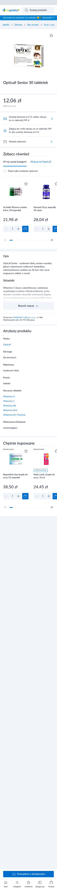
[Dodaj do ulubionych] (51, 35)
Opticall (7, 345)
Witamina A (9, 396)
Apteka (6, 25)
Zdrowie (18, 25)
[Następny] (51, 240)
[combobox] (38, 10)
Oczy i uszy (49, 25)
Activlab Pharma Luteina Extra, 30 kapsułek (15, 209)
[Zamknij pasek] (53, 17)
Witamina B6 (9, 406)
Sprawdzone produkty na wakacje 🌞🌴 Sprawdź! (27, 18)
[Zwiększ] (18, 229)
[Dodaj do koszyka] (25, 229)
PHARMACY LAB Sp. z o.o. (24, 317)
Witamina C (9, 401)
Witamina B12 (10, 410)
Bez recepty (33, 25)
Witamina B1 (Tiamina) (14, 415)
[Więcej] (51, 141)
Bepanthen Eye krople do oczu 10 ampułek (15, 476)
